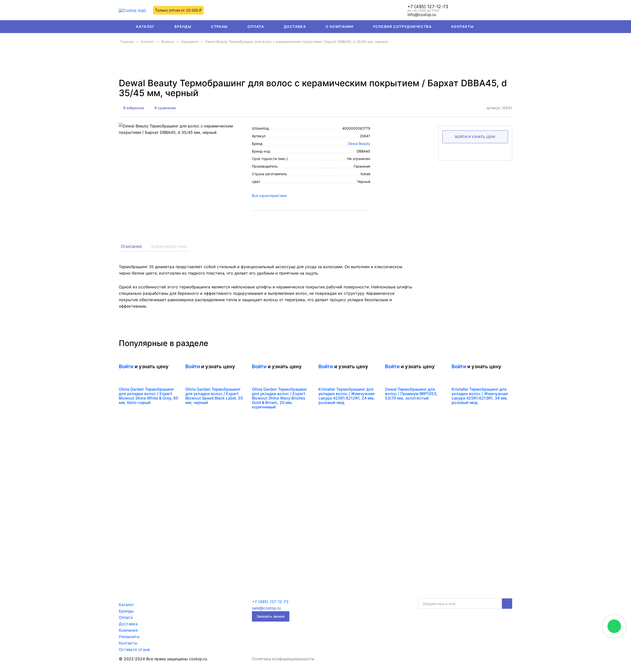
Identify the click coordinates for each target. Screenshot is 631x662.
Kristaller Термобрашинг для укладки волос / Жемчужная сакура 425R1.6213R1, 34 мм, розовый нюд (480, 396)
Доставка (295, 26)
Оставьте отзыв (134, 649)
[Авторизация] (495, 10)
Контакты (462, 26)
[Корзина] (509, 10)
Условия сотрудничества (402, 26)
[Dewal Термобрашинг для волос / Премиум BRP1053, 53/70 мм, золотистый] (386, 362)
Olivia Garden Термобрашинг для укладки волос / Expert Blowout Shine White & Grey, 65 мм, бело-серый (148, 396)
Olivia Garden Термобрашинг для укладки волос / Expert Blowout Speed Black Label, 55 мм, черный (214, 396)
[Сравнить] (174, 368)
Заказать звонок (271, 616)
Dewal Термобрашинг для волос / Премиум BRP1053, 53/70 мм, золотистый (411, 394)
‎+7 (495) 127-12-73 (427, 7)
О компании (339, 26)
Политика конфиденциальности (283, 658)
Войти (126, 366)
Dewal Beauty (359, 143)
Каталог (145, 26)
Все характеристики (269, 195)
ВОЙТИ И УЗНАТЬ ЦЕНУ (475, 137)
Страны (219, 26)
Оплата (255, 26)
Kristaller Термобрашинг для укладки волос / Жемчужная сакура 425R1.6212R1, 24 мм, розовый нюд (346, 396)
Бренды (183, 26)
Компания (128, 630)
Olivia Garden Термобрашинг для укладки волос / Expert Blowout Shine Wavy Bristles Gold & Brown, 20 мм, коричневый (279, 398)
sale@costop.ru (266, 608)
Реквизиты (129, 636)
